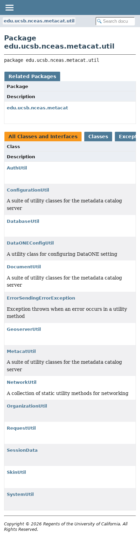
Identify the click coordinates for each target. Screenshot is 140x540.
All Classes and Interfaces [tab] (42, 136)
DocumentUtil (24, 266)
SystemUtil (20, 494)
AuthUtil (17, 167)
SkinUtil (16, 472)
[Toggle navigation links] (9, 7)
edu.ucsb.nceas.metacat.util (39, 20)
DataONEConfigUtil (30, 243)
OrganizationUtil (27, 406)
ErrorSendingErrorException (41, 298)
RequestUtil (21, 428)
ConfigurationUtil (28, 190)
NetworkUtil (21, 382)
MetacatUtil (21, 351)
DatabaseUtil (23, 221)
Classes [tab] (98, 136)
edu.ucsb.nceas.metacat (37, 107)
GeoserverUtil (24, 329)
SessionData (22, 450)
